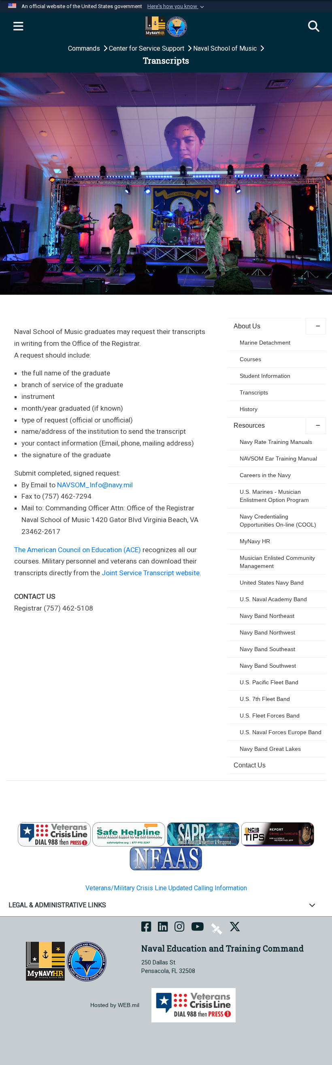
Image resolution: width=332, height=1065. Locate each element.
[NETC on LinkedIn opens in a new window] (163, 928)
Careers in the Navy (265, 475)
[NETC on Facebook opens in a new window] (146, 928)
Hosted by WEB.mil (114, 1005)
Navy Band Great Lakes (270, 749)
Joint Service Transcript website (151, 573)
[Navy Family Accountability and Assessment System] (166, 858)
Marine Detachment (265, 342)
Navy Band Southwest (268, 665)
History (249, 409)
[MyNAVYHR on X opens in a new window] (234, 928)
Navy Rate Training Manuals (276, 442)
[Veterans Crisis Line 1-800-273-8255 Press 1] (54, 834)
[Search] (314, 26)
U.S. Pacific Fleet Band (269, 682)
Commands (85, 48)
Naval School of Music (225, 48)
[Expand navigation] (18, 26)
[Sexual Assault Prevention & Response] (203, 834)
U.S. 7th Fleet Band (265, 699)
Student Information (265, 376)
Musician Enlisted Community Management (277, 562)
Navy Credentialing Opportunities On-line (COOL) (278, 520)
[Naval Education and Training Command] (66, 961)
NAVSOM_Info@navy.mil (95, 485)
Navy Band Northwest (267, 632)
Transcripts (254, 392)
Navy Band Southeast (267, 649)
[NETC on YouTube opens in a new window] (197, 928)
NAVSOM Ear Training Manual (278, 458)
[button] (176, 6)
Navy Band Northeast (267, 616)
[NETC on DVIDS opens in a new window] (217, 928)
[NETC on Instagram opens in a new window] (180, 928)
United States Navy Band (272, 582)
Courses (250, 359)
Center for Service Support (147, 48)
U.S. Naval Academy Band (273, 599)
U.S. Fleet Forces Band (270, 715)
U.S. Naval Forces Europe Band (280, 732)
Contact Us (250, 765)
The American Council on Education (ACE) (77, 550)
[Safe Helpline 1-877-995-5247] (128, 834)
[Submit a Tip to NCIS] (277, 834)
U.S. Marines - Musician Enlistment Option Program (274, 496)
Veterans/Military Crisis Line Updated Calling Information (166, 888)
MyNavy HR (255, 541)
